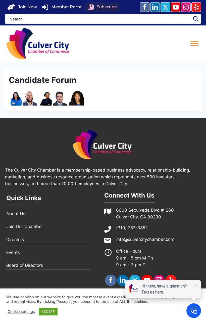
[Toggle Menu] (194, 43)
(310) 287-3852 (132, 227)
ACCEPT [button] (48, 311)
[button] (22, 7)
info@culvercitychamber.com (145, 239)
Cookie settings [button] (21, 311)
